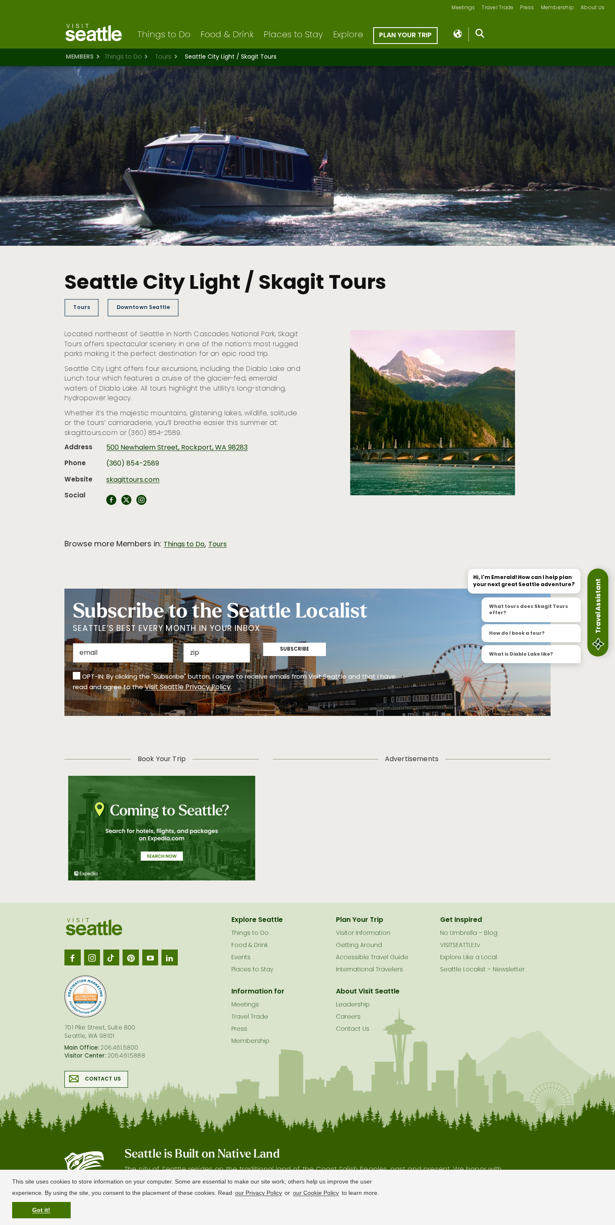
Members (80, 57)
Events (241, 957)
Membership (557, 8)
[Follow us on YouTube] (150, 957)
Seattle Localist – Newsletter (482, 970)
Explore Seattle (257, 920)
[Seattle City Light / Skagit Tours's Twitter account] (126, 502)
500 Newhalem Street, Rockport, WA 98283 (177, 448)
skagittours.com (132, 480)
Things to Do (163, 35)
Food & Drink (227, 35)
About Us (593, 8)
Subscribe (294, 649)
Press (527, 8)
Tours (163, 57)
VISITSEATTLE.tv (460, 945)
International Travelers (369, 970)
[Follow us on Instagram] (92, 957)
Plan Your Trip (405, 35)
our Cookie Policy (316, 1192)
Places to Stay (293, 35)
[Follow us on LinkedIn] (169, 957)
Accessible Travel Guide (372, 957)
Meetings (463, 8)
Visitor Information (363, 933)
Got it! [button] (41, 1210)
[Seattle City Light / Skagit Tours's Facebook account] (111, 502)
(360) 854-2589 (132, 463)
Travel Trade (497, 8)
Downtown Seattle (143, 307)
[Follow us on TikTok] (111, 957)
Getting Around (359, 945)
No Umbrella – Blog (468, 933)
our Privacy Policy (258, 1192)
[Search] (480, 35)
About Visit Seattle (368, 991)
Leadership (353, 1005)
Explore (348, 35)
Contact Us (103, 1079)
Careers (348, 1017)
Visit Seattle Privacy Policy (188, 687)
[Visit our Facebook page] (72, 957)
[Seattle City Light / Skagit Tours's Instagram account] (141, 502)
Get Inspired (461, 920)
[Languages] (458, 34)
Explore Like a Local (468, 957)
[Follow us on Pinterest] (130, 957)
